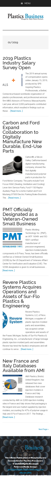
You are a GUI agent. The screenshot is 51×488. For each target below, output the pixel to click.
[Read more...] (16, 111)
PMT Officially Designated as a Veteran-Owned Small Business (20, 216)
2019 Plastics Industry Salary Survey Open (19, 62)
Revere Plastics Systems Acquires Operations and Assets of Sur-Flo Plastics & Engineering (22, 293)
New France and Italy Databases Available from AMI (23, 365)
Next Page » (44, 429)
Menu (27, 3)
